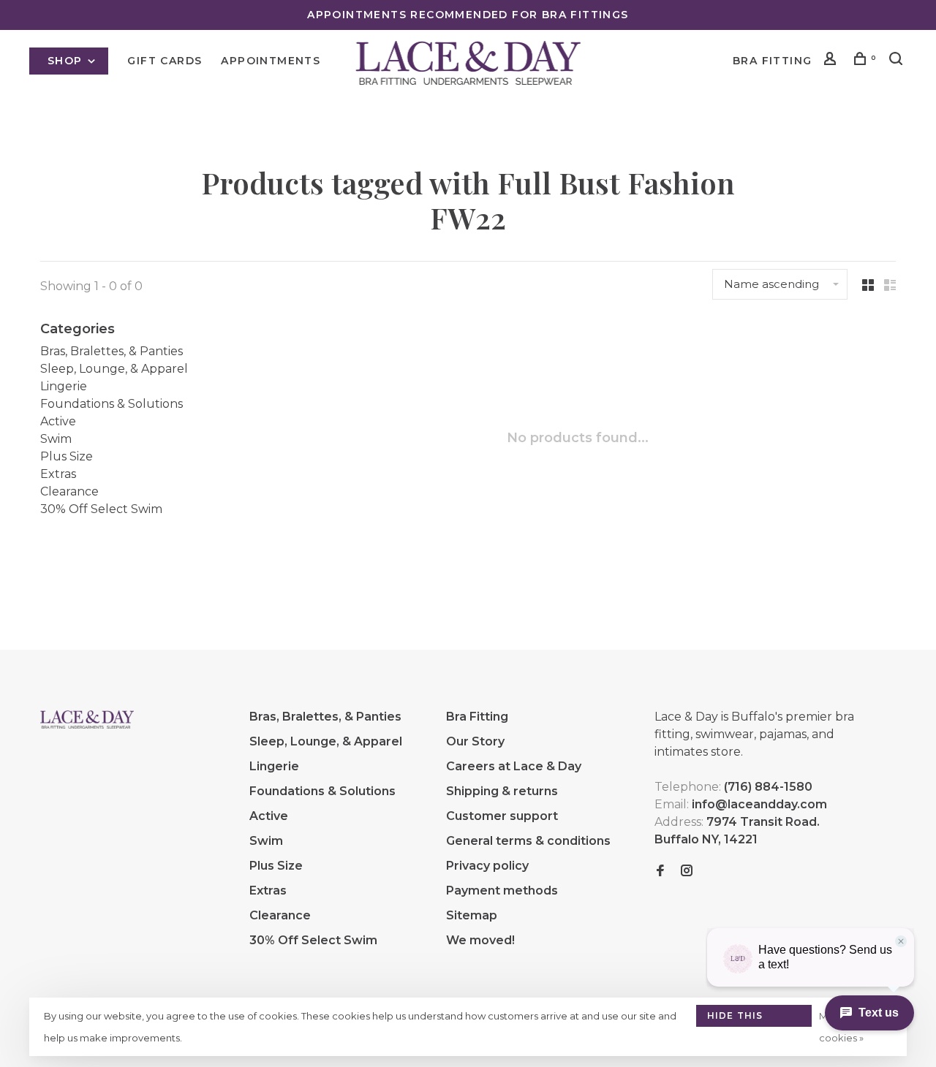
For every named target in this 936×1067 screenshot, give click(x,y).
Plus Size (66, 456)
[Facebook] (660, 871)
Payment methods (502, 890)
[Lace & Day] (87, 719)
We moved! (480, 940)
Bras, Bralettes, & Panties (111, 351)
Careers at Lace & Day (513, 766)
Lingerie (63, 386)
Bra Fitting (772, 60)
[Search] (898, 60)
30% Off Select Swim (101, 509)
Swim (56, 439)
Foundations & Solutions (111, 404)
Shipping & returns (502, 791)
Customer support (502, 816)
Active (58, 421)
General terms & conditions (528, 841)
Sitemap (471, 915)
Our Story (475, 741)
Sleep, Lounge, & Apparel (114, 369)
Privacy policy (487, 866)
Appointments (270, 60)
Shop (67, 60)
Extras (58, 474)
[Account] (832, 60)
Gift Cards (164, 60)
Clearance (69, 491)
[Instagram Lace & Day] (686, 871)
